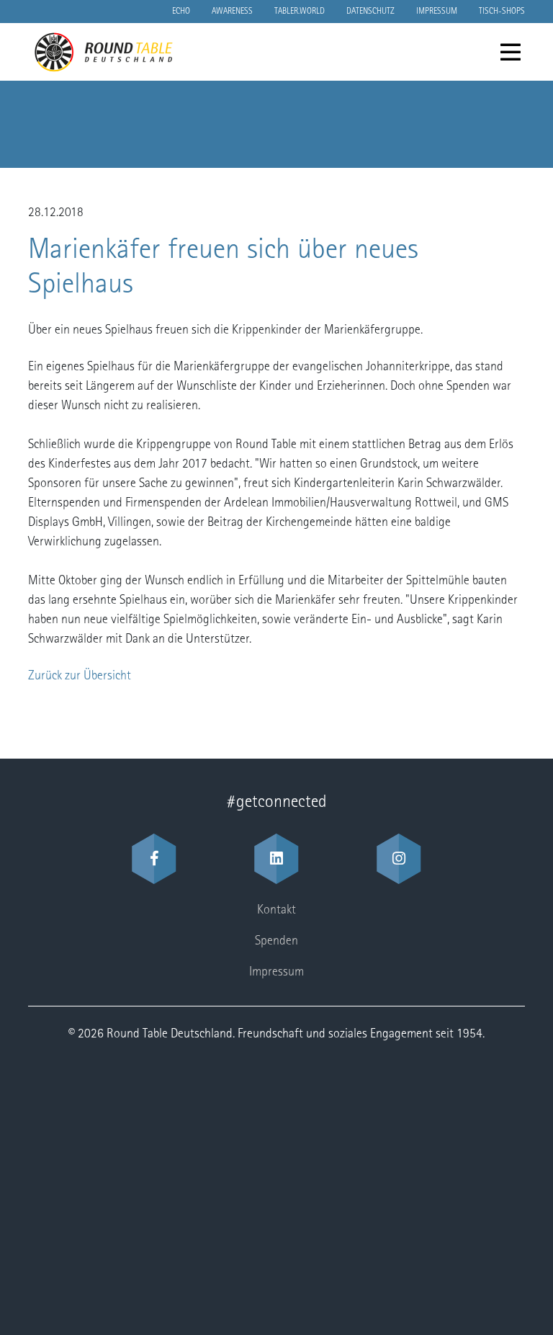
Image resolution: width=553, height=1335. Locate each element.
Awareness (232, 11)
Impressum (436, 11)
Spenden (276, 941)
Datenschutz (370, 11)
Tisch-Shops (502, 11)
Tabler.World (299, 11)
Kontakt (276, 910)
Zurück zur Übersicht (79, 676)
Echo (181, 11)
